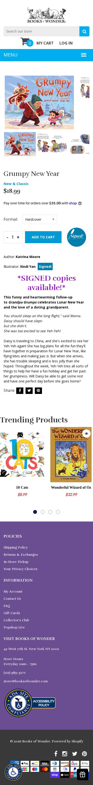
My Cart (45, 43)
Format (10, 219)
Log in (66, 43)
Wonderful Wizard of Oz (71, 487)
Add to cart (43, 237)
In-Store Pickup (16, 562)
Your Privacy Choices (20, 569)
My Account (13, 591)
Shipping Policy (16, 547)
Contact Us (12, 599)
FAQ (7, 606)
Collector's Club (16, 620)
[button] (35, 512)
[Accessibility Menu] (13, 772)
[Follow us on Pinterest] (38, 390)
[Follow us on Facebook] (19, 390)
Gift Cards (12, 613)
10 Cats (22, 487)
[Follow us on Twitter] (29, 390)
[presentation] (8, 105)
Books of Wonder (36, 741)
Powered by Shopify (67, 741)
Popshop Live (14, 627)
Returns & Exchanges (21, 555)
